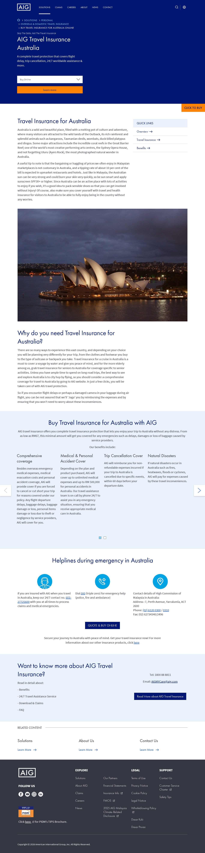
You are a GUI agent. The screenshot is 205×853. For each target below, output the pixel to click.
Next (199, 490)
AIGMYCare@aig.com (164, 681)
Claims (58, 7)
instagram (34, 794)
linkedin (40, 794)
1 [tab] (100, 538)
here (136, 642)
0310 (166, 610)
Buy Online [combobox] (25, 79)
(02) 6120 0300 (152, 610)
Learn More (24, 750)
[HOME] (18, 20)
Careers (71, 7)
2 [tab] (105, 538)
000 (83, 593)
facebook (20, 794)
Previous (5, 490)
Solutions (44, 7)
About (84, 7)
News (95, 7)
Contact (107, 7)
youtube (27, 794)
